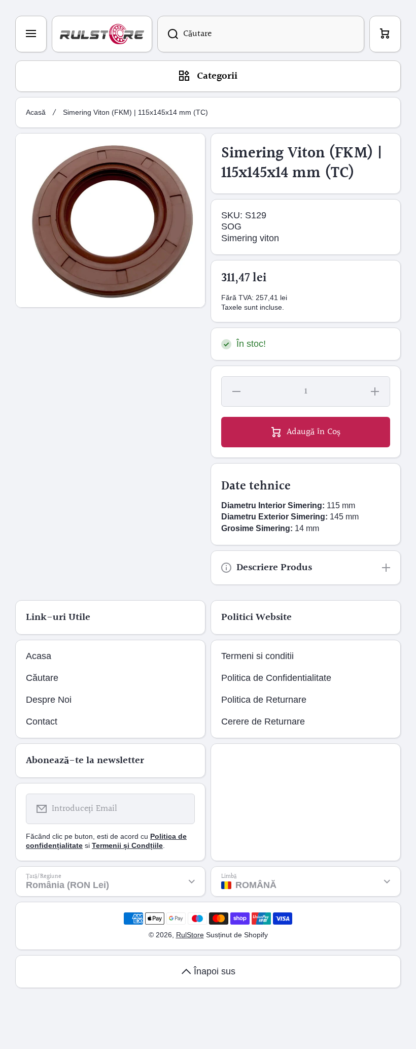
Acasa (38, 656)
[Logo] (102, 34)
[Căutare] (167, 34)
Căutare (42, 678)
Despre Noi (49, 700)
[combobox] (260, 34)
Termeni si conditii (257, 656)
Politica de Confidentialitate (276, 678)
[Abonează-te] (180, 809)
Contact (41, 721)
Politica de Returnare (263, 700)
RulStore (190, 935)
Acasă (36, 112)
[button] (385, 34)
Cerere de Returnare (263, 721)
